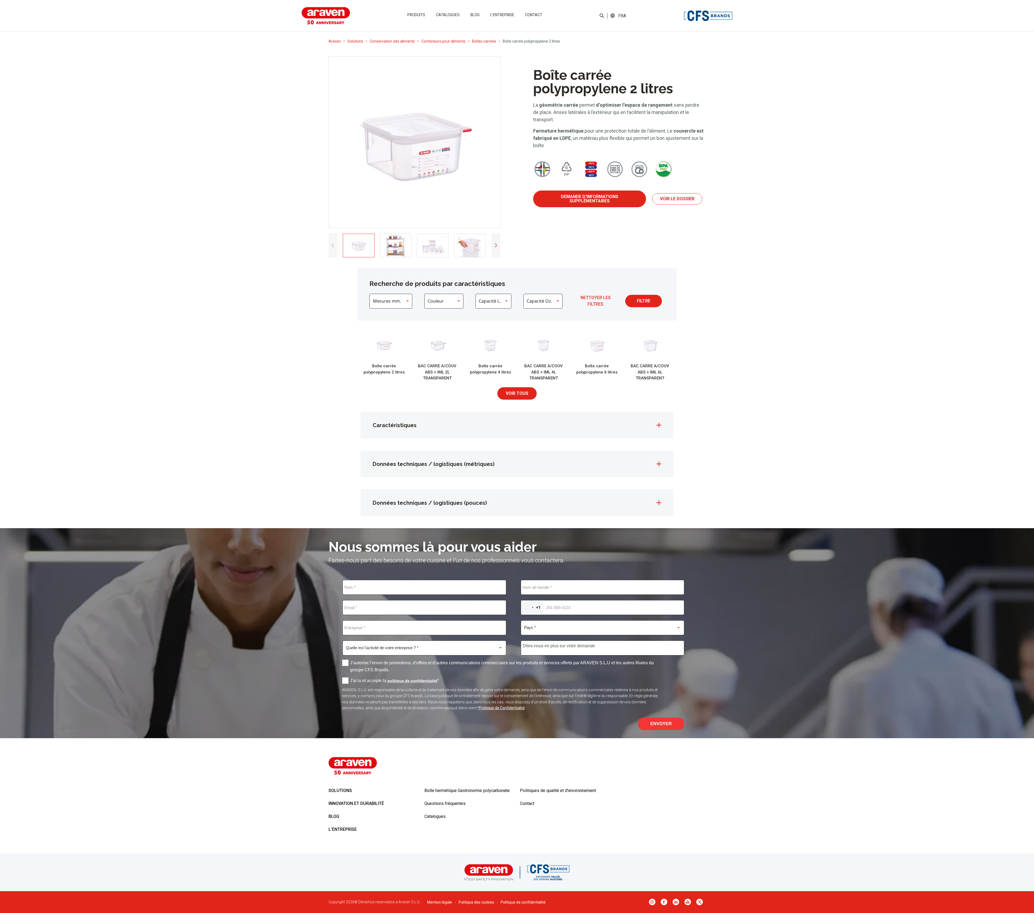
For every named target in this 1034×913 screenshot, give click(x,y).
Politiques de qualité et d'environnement (558, 790)
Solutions (355, 41)
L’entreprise (502, 15)
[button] (622, 16)
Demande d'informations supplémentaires (589, 198)
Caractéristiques (395, 425)
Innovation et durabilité (356, 803)
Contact (533, 15)
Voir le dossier (677, 198)
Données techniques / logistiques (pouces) (430, 503)
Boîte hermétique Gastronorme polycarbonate (467, 790)
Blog (475, 15)
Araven (335, 41)
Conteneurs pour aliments (443, 41)
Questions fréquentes (445, 803)
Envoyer (661, 723)
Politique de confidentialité (523, 902)
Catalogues (448, 15)
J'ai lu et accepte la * (394, 680)
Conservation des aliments (392, 41)
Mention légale (439, 902)
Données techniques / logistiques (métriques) (433, 464)
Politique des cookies (476, 902)
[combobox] (532, 607)
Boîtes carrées (484, 41)
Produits (416, 15)
